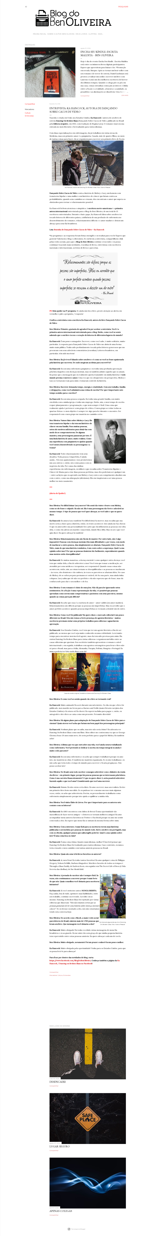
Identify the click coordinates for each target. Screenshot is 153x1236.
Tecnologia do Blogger (78, 1229)
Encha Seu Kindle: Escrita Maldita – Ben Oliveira (99, 53)
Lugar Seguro (60, 1146)
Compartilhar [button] (85, 96)
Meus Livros (81, 34)
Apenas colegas (61, 1211)
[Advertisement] (76, 1003)
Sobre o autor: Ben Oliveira (60, 34)
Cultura (27, 113)
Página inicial (39, 34)
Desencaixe (58, 1081)
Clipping (92, 34)
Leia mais (124, 95)
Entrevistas (29, 116)
